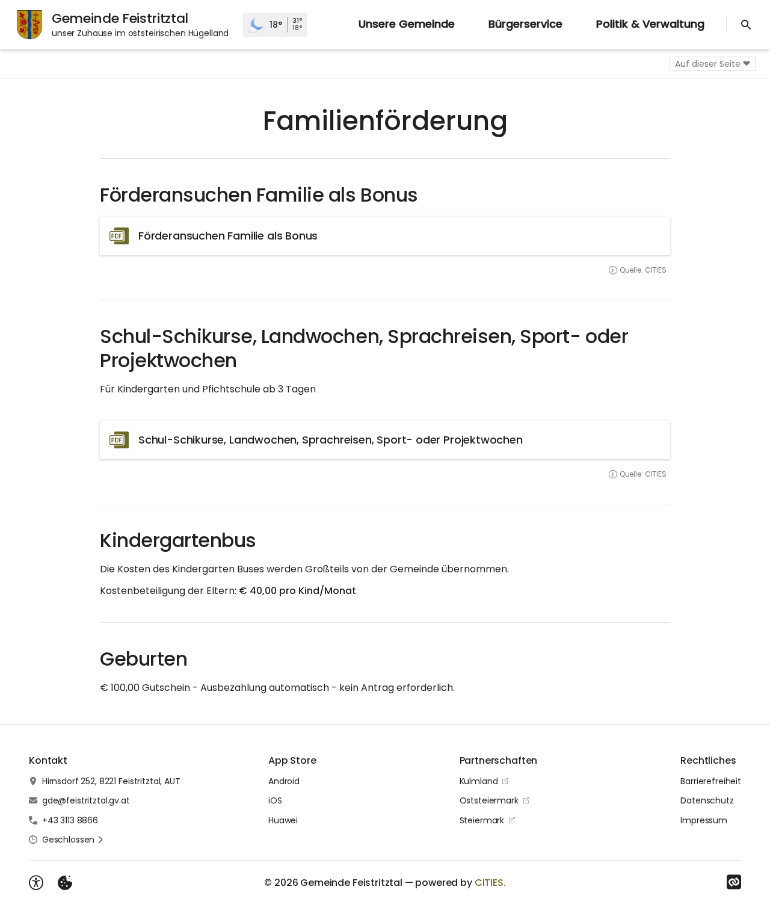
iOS (275, 800)
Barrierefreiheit (710, 781)
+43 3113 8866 (70, 820)
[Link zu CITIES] (734, 882)
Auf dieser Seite (708, 64)
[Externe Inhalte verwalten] (65, 883)
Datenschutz (706, 800)
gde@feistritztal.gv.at (86, 800)
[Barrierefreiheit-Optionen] (36, 883)
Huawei (283, 820)
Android (284, 781)
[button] (73, 840)
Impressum (703, 820)
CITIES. (490, 883)
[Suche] (746, 24)
